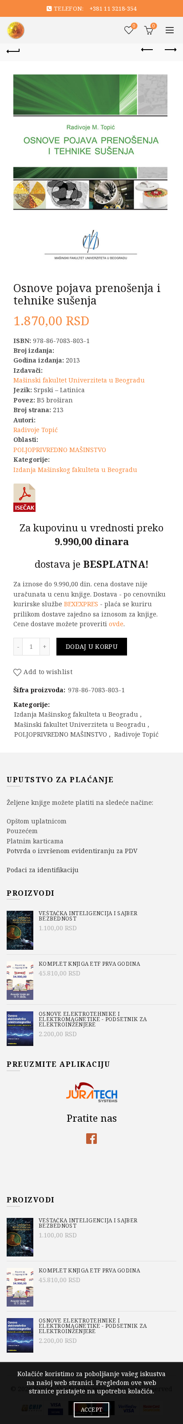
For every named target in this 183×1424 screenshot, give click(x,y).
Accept (92, 1409)
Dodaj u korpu (92, 646)
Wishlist (134, 26)
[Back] (13, 50)
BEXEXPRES (81, 604)
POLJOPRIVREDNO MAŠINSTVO (59, 449)
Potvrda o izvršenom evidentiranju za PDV (72, 851)
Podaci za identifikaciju (43, 870)
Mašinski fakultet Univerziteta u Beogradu (79, 380)
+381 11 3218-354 (113, 8)
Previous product (147, 50)
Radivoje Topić (35, 429)
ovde (116, 624)
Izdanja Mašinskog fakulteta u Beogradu (75, 469)
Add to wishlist (48, 672)
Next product (170, 50)
